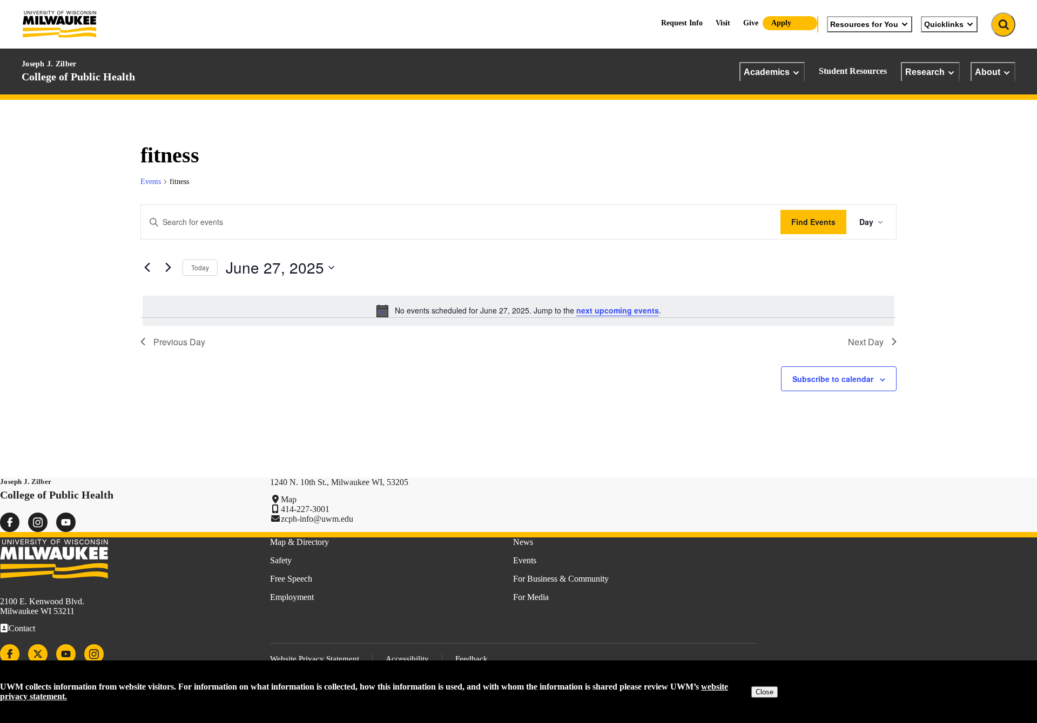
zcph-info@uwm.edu (317, 518)
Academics (767, 72)
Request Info (682, 23)
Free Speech (291, 578)
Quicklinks (944, 24)
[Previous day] (146, 267)
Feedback (471, 658)
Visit (723, 23)
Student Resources (853, 71)
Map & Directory (299, 542)
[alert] (518, 311)
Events (150, 182)
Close (764, 692)
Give (750, 23)
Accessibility (407, 658)
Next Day (866, 342)
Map (289, 499)
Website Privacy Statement (314, 658)
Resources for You (864, 24)
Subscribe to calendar (832, 378)
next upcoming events (617, 310)
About (987, 72)
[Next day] (167, 267)
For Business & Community (561, 578)
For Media (531, 597)
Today (200, 267)
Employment (292, 597)
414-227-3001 (305, 509)
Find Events (813, 221)
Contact (22, 628)
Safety (281, 560)
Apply (781, 23)
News (523, 542)
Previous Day (179, 342)
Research (925, 72)
